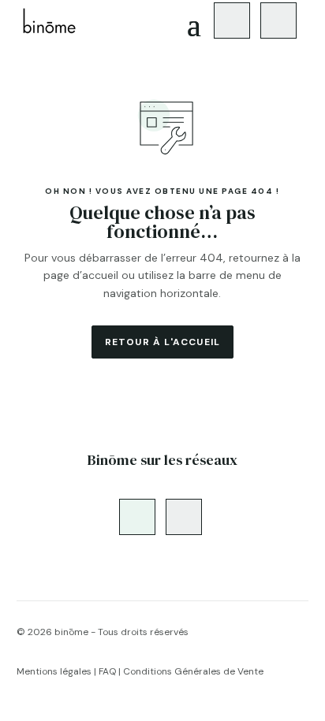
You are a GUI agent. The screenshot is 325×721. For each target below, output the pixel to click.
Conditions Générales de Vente (193, 671)
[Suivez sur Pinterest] (278, 20)
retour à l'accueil (163, 342)
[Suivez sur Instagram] (232, 20)
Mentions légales (54, 671)
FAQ (107, 671)
